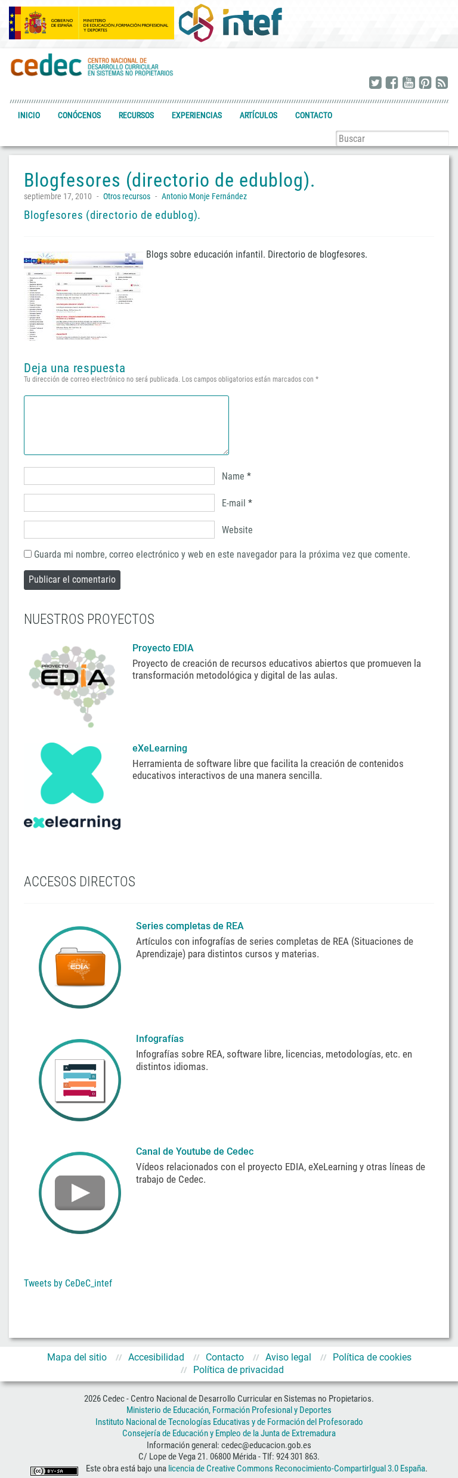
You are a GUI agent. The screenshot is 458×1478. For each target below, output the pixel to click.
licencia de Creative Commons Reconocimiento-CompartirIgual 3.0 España (296, 1468)
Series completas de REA (191, 926)
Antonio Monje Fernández (204, 196)
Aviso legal (288, 1357)
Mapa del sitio (77, 1357)
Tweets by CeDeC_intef (68, 1283)
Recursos (136, 115)
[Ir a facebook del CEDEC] (392, 83)
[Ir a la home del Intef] (230, 22)
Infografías (161, 1038)
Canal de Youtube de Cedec (194, 1151)
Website (237, 530)
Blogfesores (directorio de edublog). (112, 215)
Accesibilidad (156, 1357)
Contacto (313, 115)
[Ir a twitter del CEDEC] (375, 83)
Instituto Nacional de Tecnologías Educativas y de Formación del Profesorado (229, 1422)
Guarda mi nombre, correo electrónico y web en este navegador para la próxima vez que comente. (222, 554)
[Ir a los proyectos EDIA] (72, 683)
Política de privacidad (238, 1369)
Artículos (258, 115)
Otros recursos (126, 196)
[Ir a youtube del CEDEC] (408, 83)
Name (233, 476)
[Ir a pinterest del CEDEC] (425, 83)
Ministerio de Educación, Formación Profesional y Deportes (229, 1410)
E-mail (234, 503)
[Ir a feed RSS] (442, 83)
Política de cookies (372, 1357)
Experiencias (197, 115)
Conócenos (79, 115)
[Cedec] (92, 64)
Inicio (29, 115)
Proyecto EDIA (163, 648)
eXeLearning (159, 748)
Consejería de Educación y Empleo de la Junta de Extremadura (229, 1433)
